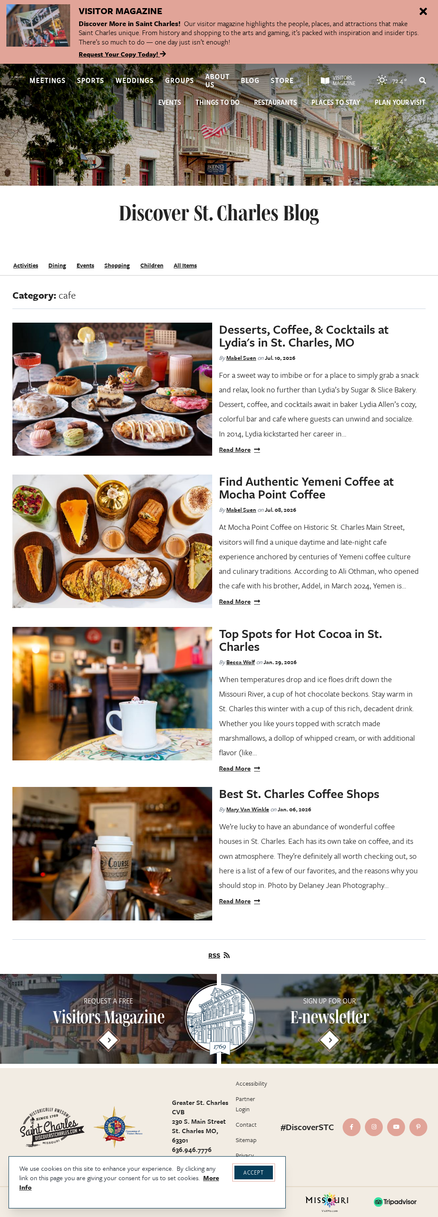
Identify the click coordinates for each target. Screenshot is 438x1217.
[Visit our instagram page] (374, 1127)
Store (282, 80)
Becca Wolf (240, 662)
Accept (253, 1172)
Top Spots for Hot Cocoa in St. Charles (300, 640)
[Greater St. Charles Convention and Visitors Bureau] (17, 78)
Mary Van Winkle (247, 809)
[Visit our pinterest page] (418, 1127)
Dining (57, 265)
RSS (214, 955)
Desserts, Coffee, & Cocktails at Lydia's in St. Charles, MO (304, 335)
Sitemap (246, 1139)
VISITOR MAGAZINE (120, 10)
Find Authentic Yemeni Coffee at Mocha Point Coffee (306, 487)
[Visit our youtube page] (396, 1127)
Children (151, 265)
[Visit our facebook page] (352, 1127)
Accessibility (251, 1083)
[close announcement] (423, 12)
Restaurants (275, 102)
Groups (179, 80)
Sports (90, 80)
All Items (185, 265)
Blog (250, 80)
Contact (246, 1124)
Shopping (117, 265)
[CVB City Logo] (118, 1127)
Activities (25, 265)
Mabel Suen (241, 357)
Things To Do (217, 102)
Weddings (134, 80)
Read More (235, 449)
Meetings (48, 80)
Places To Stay (335, 102)
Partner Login (245, 1103)
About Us (217, 80)
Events (169, 102)
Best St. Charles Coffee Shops (299, 793)
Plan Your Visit (400, 102)
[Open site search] (422, 80)
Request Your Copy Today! (119, 54)
